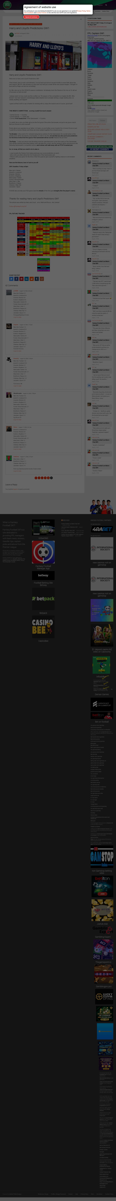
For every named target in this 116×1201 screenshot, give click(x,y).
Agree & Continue (31, 17)
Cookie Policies (42, 13)
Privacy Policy (81, 11)
